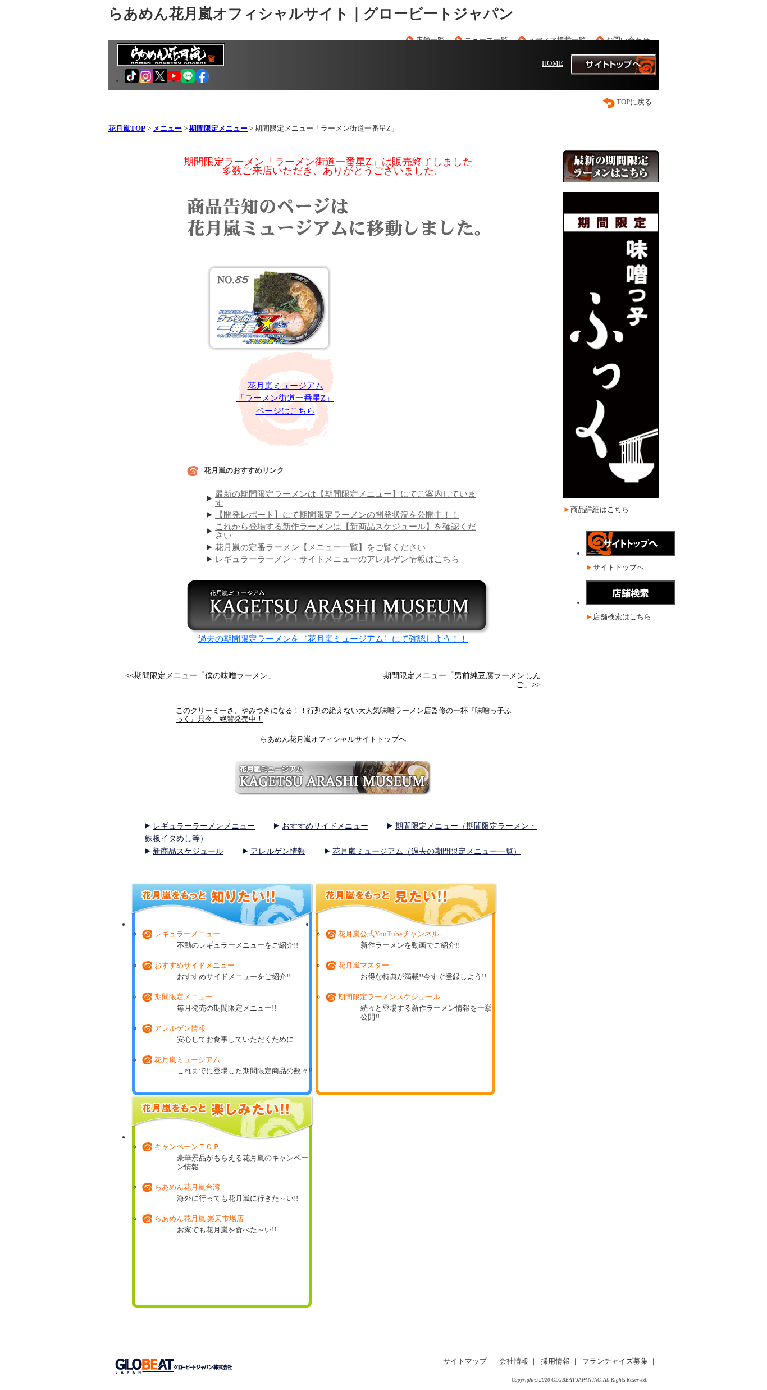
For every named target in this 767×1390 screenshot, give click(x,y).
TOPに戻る (634, 102)
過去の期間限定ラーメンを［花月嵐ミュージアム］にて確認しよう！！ (333, 638)
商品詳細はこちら (599, 509)
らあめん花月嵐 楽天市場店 (199, 1218)
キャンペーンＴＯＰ (187, 1146)
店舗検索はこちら (622, 616)
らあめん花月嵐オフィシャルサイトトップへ (333, 739)
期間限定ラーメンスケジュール (389, 997)
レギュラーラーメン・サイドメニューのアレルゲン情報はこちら (337, 559)
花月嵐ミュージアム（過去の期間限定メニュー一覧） (426, 851)
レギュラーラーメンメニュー (204, 826)
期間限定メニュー (183, 997)
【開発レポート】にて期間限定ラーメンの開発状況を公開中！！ (337, 514)
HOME (552, 63)
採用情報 (555, 1361)
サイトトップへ (618, 567)
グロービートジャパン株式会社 (173, 1366)
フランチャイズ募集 (615, 1361)
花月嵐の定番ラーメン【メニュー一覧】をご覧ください (320, 547)
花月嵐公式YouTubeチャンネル (388, 934)
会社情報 (513, 1361)
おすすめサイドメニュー (325, 826)
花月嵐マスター (363, 965)
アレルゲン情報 (277, 851)
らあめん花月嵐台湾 (187, 1187)
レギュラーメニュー (187, 934)
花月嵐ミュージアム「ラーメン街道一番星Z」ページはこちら (285, 398)
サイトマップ (465, 1361)
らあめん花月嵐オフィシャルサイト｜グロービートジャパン (311, 14)
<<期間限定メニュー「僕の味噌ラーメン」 (200, 675)
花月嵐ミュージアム (187, 1059)
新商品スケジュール (188, 851)
